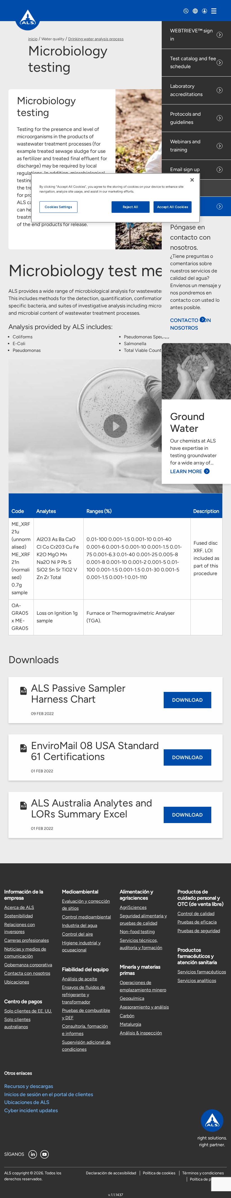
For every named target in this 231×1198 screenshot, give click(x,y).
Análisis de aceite (79, 979)
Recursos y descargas (28, 1086)
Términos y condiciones (203, 1173)
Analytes (46, 511)
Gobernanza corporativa (28, 964)
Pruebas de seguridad (198, 930)
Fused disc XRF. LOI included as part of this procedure (206, 558)
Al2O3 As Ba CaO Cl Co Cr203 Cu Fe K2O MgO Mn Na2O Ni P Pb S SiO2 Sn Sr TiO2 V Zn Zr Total (58, 558)
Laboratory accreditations (186, 90)
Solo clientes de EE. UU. (28, 1011)
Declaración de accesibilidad (111, 1173)
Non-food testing (137, 931)
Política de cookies (159, 1173)
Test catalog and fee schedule (193, 62)
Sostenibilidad (18, 915)
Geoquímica (132, 998)
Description (206, 511)
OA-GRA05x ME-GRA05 (20, 616)
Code (18, 511)
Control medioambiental (86, 917)
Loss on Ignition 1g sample (57, 617)
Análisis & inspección (141, 1033)
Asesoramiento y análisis (144, 1007)
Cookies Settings (58, 207)
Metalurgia (130, 1024)
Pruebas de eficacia (197, 922)
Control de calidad (195, 913)
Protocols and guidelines (185, 118)
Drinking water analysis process (96, 39)
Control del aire (77, 934)
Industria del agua (79, 925)
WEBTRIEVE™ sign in (191, 35)
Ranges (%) (99, 511)
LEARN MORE (186, 471)
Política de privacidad (208, 1179)
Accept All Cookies (172, 207)
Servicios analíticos (196, 980)
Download (187, 700)
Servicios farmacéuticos (201, 972)
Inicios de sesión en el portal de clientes (48, 1094)
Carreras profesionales (26, 940)
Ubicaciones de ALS (26, 1102)
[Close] (192, 180)
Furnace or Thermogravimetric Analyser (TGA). (130, 617)
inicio (32, 39)
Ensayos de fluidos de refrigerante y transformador (83, 994)
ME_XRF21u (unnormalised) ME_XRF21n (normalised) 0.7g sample (21, 558)
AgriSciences (133, 907)
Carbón (127, 1015)
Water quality (52, 39)
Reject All (130, 207)
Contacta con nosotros (27, 973)
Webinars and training (185, 145)
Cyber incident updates (31, 1110)
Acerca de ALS (19, 907)
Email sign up (185, 169)
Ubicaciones (16, 982)
